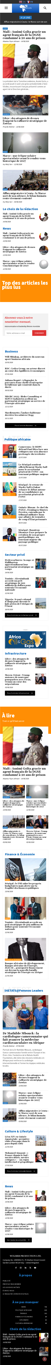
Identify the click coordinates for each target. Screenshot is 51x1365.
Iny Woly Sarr (8, 164)
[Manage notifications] (44, 1359)
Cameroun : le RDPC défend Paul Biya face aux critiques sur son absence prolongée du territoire (33, 451)
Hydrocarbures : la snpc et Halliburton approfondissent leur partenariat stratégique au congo (19, 565)
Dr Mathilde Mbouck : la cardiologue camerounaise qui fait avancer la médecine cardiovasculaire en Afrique (25, 1038)
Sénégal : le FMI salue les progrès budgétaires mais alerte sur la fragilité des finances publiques (23, 885)
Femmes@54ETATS (9, 1028)
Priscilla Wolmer (9, 127)
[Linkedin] (25, 1268)
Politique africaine (7, 494)
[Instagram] (20, 1268)
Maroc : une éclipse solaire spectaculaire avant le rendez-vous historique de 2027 (24, 158)
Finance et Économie (13, 960)
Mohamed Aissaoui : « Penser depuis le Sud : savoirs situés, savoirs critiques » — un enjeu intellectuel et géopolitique (19, 1157)
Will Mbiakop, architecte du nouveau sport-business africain (24, 358)
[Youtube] (35, 1268)
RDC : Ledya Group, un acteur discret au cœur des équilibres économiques (25, 369)
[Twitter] (30, 1268)
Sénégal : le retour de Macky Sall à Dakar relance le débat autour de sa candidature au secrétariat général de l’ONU (31, 490)
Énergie (6, 114)
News (5, 28)
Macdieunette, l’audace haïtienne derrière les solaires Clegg (23, 414)
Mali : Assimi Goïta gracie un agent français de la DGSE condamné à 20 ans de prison (24, 35)
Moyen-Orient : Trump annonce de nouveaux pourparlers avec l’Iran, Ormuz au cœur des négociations (18, 680)
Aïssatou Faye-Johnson (11, 41)
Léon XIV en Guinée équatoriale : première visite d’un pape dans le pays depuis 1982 (17, 1140)
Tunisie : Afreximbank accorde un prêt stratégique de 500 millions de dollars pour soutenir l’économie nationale (18, 584)
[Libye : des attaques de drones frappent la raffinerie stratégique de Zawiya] (25, 105)
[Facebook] (16, 1268)
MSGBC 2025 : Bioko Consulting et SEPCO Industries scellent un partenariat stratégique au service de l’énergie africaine (25, 400)
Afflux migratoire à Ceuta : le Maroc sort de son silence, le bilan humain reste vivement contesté (24, 196)
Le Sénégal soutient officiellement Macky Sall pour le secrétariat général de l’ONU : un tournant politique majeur (33, 469)
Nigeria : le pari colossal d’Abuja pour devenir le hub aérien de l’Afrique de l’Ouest (19, 603)
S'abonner (39, 333)
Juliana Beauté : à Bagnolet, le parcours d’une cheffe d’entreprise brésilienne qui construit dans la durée (24, 384)
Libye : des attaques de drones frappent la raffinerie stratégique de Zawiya (25, 121)
